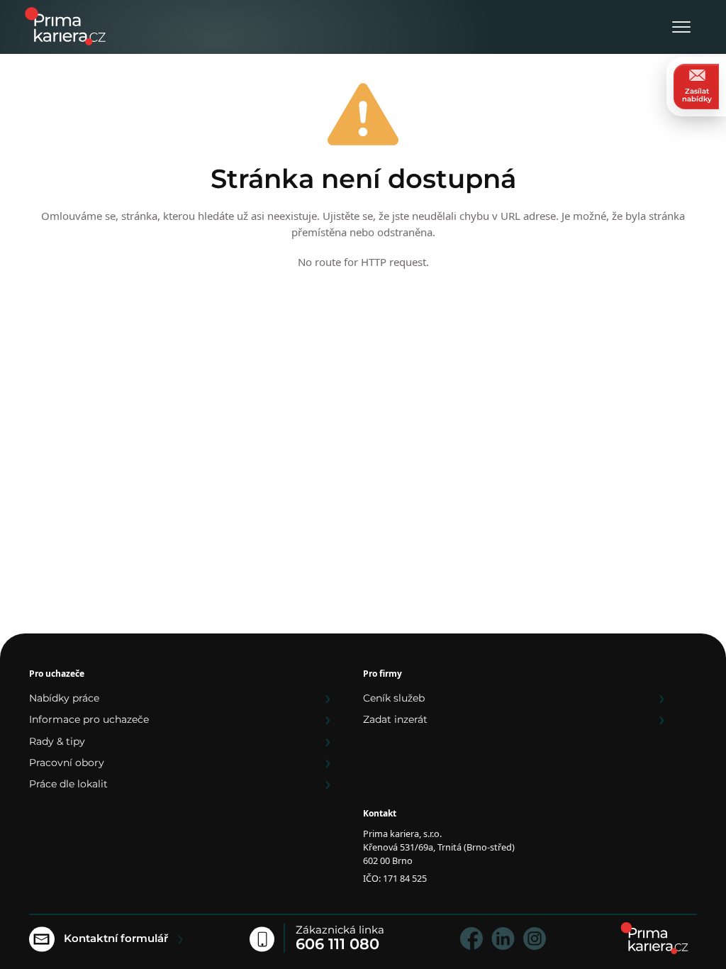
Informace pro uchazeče (89, 719)
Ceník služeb (394, 698)
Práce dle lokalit (68, 784)
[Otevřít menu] (681, 28)
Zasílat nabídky (697, 95)
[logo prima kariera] (65, 25)
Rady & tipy (57, 741)
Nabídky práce (64, 698)
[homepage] (654, 938)
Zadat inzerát (395, 719)
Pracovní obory (66, 762)
